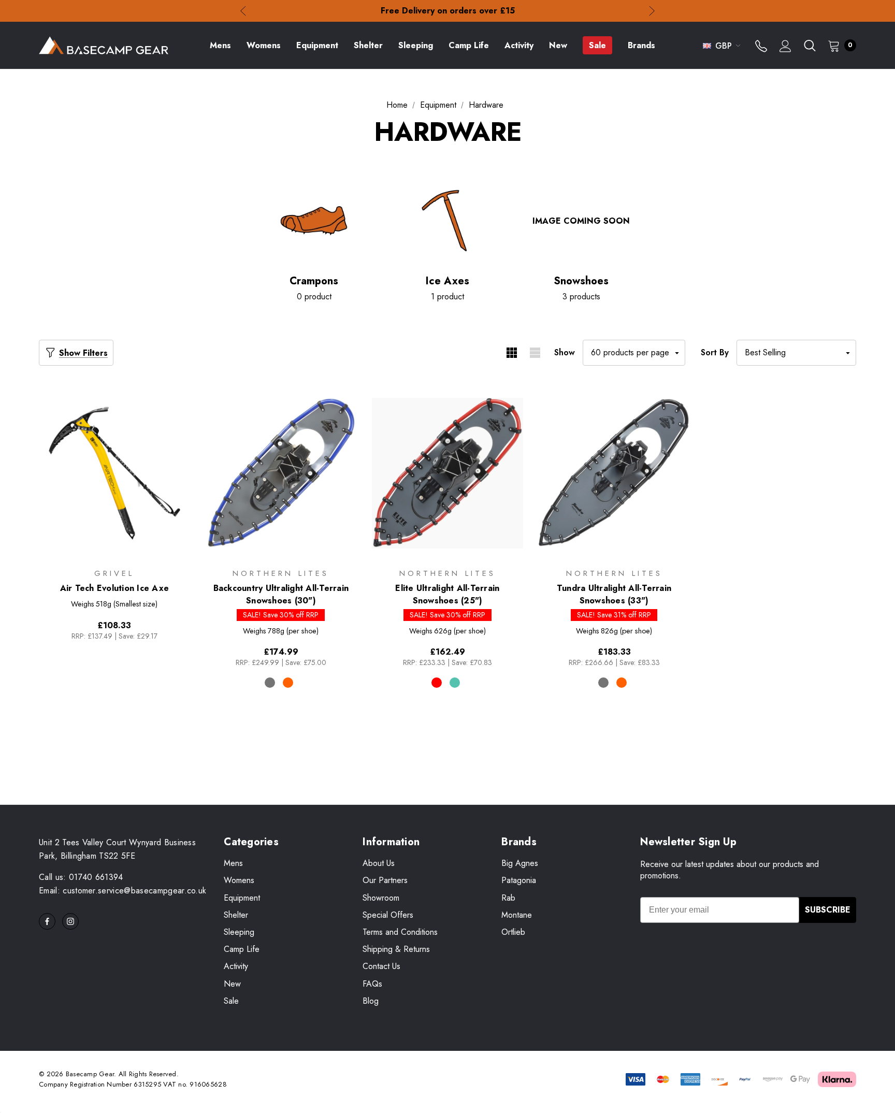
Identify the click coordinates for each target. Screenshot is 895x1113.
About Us (379, 863)
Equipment (242, 898)
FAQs (372, 984)
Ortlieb (513, 932)
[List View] (534, 352)
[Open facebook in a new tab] (47, 921)
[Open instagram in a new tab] (70, 921)
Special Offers (388, 915)
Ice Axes (447, 281)
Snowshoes (581, 281)
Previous (243, 11)
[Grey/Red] (436, 682)
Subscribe (827, 910)
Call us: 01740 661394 (81, 877)
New (232, 984)
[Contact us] (761, 47)
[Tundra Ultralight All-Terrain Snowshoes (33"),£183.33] (614, 473)
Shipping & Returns (396, 949)
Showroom (381, 898)
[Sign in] (785, 47)
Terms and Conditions (400, 932)
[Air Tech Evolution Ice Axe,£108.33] (114, 473)
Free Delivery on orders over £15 (448, 11)
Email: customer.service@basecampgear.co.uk (122, 891)
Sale (231, 1001)
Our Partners (385, 880)
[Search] (809, 45)
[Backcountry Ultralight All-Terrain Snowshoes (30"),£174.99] (281, 473)
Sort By (715, 352)
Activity (236, 966)
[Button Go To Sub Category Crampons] (314, 220)
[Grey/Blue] (270, 682)
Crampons (314, 281)
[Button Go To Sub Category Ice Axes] (447, 220)
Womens (239, 880)
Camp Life (241, 949)
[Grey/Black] (603, 682)
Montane (516, 915)
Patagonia (518, 880)
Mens (233, 863)
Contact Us (381, 966)
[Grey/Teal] (454, 682)
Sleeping (239, 932)
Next (651, 11)
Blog (371, 1001)
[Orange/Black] (288, 682)
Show (564, 352)
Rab (508, 898)
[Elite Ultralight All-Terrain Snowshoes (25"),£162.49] (447, 473)
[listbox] (796, 353)
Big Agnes (519, 863)
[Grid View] (511, 352)
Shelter (236, 915)
